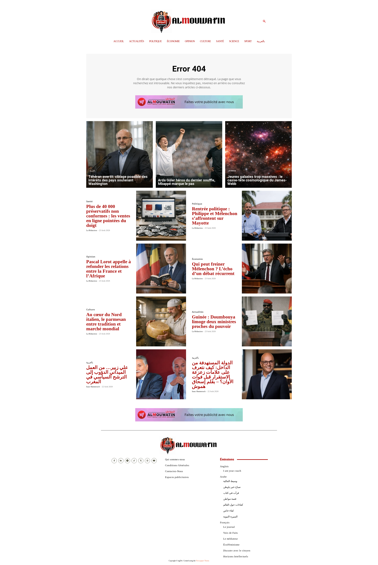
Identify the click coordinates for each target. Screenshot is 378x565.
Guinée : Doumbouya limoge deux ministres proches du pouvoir (214, 321)
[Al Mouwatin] (189, 21)
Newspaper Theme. (203, 561)
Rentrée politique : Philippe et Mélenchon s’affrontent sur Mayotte (214, 216)
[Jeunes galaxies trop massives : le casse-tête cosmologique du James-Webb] (258, 154)
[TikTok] (134, 460)
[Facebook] (114, 460)
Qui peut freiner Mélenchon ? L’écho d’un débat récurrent (213, 268)
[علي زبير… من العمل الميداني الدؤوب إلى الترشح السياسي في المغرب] (161, 374)
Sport (161, 174)
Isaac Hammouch (93, 387)
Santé (89, 201)
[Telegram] (127, 460)
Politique (197, 204)
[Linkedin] (120, 460)
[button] (264, 21)
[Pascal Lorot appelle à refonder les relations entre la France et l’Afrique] (161, 269)
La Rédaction (91, 230)
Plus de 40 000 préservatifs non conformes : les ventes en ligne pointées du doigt (108, 216)
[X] (140, 460)
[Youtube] (154, 460)
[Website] (147, 460)
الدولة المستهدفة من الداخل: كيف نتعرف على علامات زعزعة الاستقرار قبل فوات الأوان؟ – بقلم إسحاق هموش (212, 374)
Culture (90, 309)
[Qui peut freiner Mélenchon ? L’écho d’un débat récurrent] (267, 269)
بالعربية (93, 171)
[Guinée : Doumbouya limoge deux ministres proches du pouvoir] (267, 321)
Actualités (197, 312)
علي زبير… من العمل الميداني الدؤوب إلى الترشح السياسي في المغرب (107, 374)
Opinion (90, 257)
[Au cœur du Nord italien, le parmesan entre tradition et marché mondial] (161, 321)
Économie (197, 259)
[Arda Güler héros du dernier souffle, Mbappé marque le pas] (189, 154)
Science (232, 171)
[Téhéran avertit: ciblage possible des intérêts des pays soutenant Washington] (119, 154)
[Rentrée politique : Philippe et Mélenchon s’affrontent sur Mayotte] (267, 216)
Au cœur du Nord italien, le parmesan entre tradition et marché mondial (106, 321)
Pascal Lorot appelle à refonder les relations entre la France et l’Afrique (108, 268)
